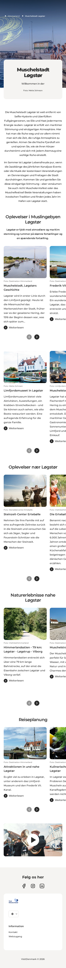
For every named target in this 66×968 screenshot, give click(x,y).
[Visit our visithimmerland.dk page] (33, 886)
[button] (25, 304)
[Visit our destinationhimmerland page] (42, 886)
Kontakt (13, 932)
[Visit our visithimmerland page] (24, 886)
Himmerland (14, 16)
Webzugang (15, 936)
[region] (33, 839)
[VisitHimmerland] (13, 900)
